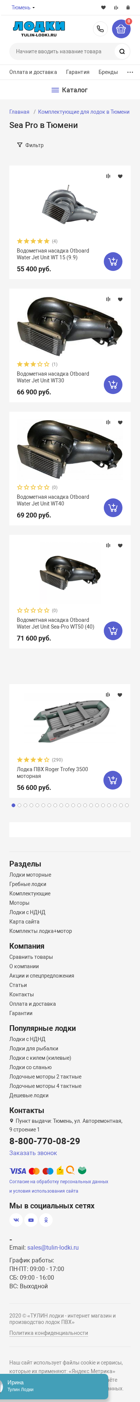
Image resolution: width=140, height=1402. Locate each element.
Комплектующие (29, 894)
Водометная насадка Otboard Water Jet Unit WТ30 (53, 377)
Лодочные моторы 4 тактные (45, 1086)
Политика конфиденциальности (48, 1333)
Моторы (19, 903)
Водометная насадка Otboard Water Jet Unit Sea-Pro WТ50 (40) (55, 623)
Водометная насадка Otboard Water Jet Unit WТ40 (53, 500)
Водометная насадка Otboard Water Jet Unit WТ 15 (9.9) (53, 254)
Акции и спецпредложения (41, 976)
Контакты (21, 994)
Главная (19, 112)
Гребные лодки (27, 884)
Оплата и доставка (33, 72)
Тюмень (21, 8)
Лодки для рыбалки (33, 1048)
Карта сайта (24, 922)
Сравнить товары (31, 957)
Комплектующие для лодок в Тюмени (84, 112)
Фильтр (34, 145)
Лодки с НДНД (27, 912)
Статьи (18, 985)
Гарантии (20, 1013)
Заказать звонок (33, 1153)
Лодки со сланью (30, 1067)
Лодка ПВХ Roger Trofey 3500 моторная (52, 772)
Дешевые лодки (29, 1095)
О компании (24, 966)
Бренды (108, 72)
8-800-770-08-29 (100, 28)
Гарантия (78, 72)
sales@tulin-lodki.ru (53, 1247)
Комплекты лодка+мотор (40, 931)
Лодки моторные (30, 875)
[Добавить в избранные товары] (120, 176)
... (130, 70)
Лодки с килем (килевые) (40, 1058)
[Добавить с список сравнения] (108, 176)
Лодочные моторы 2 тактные (45, 1077)
